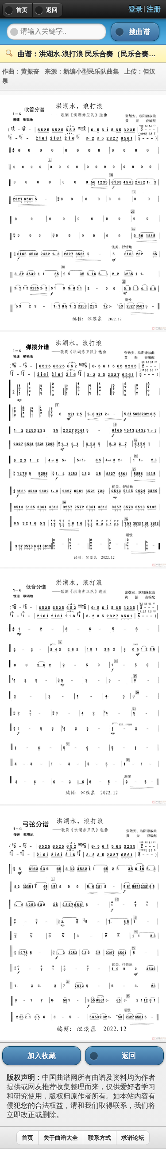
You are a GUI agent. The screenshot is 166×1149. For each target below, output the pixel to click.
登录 (135, 9)
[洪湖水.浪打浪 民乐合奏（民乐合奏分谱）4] (83, 1038)
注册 (154, 9)
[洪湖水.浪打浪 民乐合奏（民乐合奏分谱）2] (83, 564)
